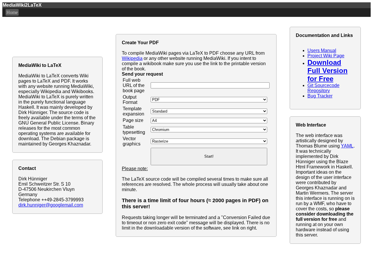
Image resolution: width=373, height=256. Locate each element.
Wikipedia (132, 58)
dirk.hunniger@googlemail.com (50, 204)
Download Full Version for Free (327, 70)
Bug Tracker (319, 95)
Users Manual (321, 50)
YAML (347, 145)
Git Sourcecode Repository (323, 88)
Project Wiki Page (325, 55)
